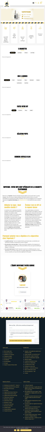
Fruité (13, 80)
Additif (31, 110)
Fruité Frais (7, 80)
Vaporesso (13, 52)
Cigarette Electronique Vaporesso (10, 392)
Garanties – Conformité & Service (31, 368)
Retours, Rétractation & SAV (30, 369)
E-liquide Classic (7, 407)
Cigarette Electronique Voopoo (10, 393)
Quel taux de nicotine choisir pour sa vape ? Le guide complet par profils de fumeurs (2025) (33, 397)
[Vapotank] (6, 3)
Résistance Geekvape (8, 405)
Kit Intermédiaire (7, 361)
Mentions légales (28, 359)
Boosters (20, 110)
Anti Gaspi (6, 390)
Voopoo (26, 52)
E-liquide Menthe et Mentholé (10, 409)
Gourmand (19, 80)
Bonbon (38, 80)
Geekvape (20, 52)
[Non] (43, 428)
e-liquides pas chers (23, 200)
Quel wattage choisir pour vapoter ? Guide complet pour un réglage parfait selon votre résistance (33, 393)
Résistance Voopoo (8, 402)
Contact (26, 373)
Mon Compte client (8, 351)
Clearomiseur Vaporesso (9, 397)
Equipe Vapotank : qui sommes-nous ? (32, 354)
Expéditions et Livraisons (9, 354)
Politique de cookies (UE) (30, 366)
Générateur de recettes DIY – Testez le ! (12, 385)
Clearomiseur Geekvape (8, 404)
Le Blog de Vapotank (29, 385)
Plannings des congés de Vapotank (32, 356)
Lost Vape (32, 52)
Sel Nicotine (19, 82)
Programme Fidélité (8, 356)
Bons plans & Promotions (9, 388)
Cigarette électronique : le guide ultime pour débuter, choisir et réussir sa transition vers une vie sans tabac (33, 388)
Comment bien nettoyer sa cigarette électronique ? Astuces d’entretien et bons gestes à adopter (33, 411)
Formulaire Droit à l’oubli (29, 364)
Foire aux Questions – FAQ (30, 371)
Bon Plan (26, 82)
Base (26, 110)
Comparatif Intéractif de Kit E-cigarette (11, 386)
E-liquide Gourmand (8, 410)
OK (15, 430)
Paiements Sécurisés (8, 352)
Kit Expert (6, 363)
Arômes (14, 110)
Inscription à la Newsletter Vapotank (32, 357)
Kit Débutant (6, 359)
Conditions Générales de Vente (31, 361)
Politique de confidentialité (30, 362)
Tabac (26, 80)
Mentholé (31, 80)
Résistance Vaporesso (8, 398)
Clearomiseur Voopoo (8, 400)
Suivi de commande (8, 358)
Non (18, 430)
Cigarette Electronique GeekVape (10, 395)
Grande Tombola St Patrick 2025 (10, 364)
